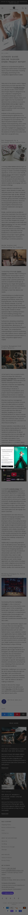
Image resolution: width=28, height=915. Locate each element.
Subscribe (7, 466)
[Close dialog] (26, 447)
